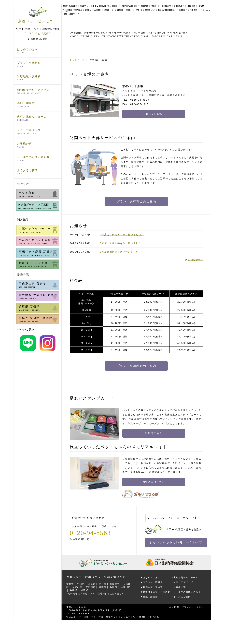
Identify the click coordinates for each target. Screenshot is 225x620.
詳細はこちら (153, 433)
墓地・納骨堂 (26, 104)
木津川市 (126, 587)
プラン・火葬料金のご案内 (136, 201)
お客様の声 (24, 145)
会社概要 (174, 607)
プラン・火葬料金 (29, 64)
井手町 (73, 590)
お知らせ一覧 (195, 259)
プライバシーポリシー (194, 607)
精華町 (84, 590)
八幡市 (92, 584)
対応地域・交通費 (29, 78)
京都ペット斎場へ (153, 114)
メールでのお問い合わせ (33, 158)
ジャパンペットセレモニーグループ (176, 542)
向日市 (102, 584)
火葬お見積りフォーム (32, 118)
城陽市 (102, 587)
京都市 (70, 584)
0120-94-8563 (38, 34)
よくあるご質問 (27, 172)
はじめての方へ (27, 51)
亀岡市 (113, 587)
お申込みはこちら (153, 482)
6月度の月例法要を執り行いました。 (122, 243)
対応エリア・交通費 (94, 593)
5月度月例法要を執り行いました (119, 251)
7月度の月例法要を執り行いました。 (122, 234)
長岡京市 (115, 584)
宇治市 (81, 584)
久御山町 (77, 587)
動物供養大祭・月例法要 (33, 91)
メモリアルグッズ (29, 131)
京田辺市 (91, 587)
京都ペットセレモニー (37, 21)
